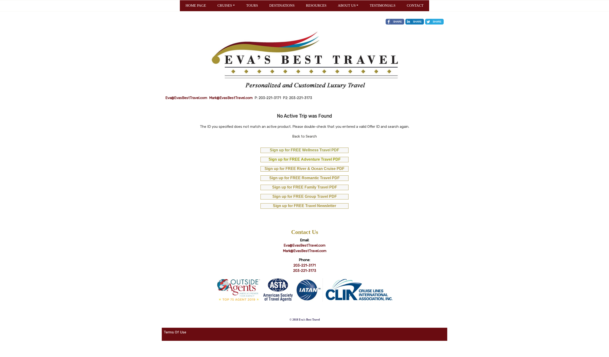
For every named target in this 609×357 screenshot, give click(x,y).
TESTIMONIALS (382, 5)
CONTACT (415, 5)
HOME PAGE (196, 5)
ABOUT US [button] (347, 5)
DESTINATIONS (282, 5)
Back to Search (304, 136)
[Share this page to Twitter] (434, 22)
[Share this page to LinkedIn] (414, 22)
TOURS (252, 5)
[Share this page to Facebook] (395, 22)
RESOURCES (316, 5)
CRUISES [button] (224, 5)
